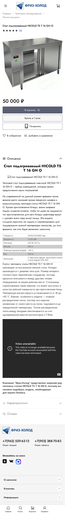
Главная (7, 13)
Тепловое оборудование (28, 13)
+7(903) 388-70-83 (48, 441)
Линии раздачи (11, 17)
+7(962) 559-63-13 (16, 441)
